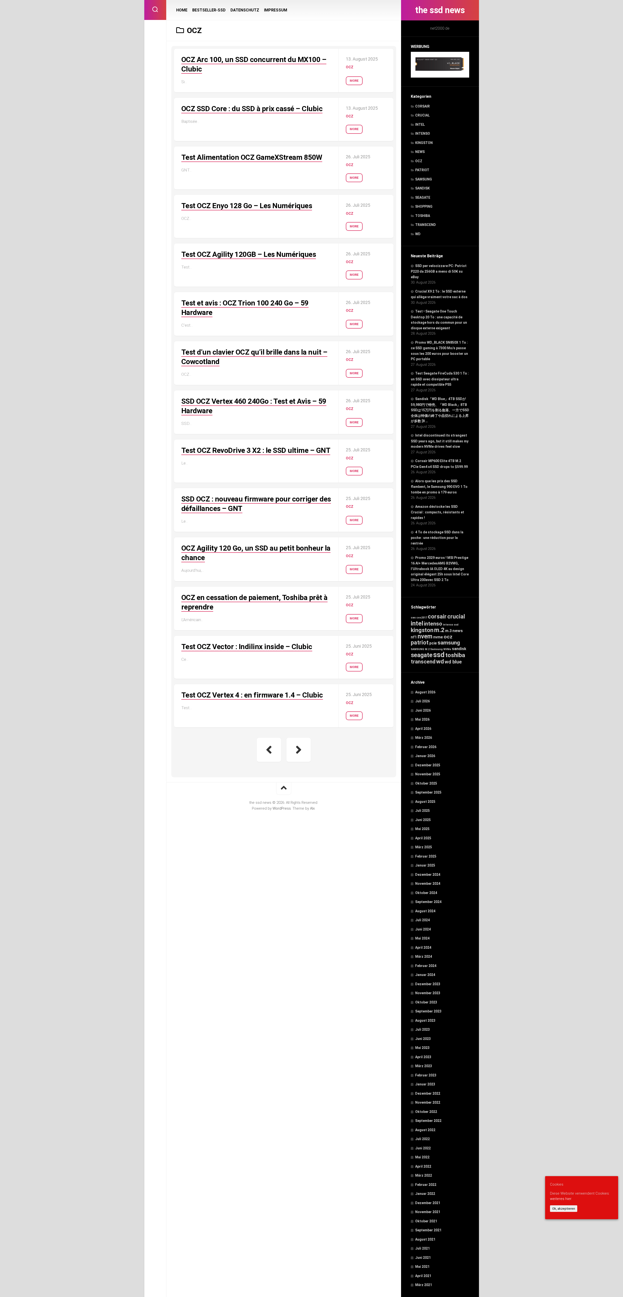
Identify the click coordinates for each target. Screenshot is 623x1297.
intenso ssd (450, 624)
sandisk (459, 648)
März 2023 (423, 1066)
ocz (448, 637)
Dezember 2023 (427, 984)
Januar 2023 (425, 1084)
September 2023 (428, 1011)
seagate (421, 655)
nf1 (414, 637)
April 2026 (423, 729)
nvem (425, 636)
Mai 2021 (422, 1267)
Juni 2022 (423, 1148)
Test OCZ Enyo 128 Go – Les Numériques (246, 205)
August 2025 (425, 802)
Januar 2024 (425, 975)
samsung (449, 642)
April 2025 (423, 838)
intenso (433, 624)
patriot (420, 642)
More (354, 80)
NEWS (420, 152)
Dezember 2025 (427, 765)
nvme (438, 637)
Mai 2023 (422, 1048)
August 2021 (425, 1239)
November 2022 (427, 1102)
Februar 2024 (425, 966)
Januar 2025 (425, 865)
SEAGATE (422, 197)
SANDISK (422, 188)
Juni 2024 (423, 929)
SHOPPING (423, 206)
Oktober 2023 (426, 1002)
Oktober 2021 (426, 1221)
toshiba (455, 655)
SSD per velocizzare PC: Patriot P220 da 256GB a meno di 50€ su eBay (439, 271)
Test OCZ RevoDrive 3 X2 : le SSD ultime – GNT (255, 450)
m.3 (448, 630)
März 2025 (423, 847)
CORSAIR (422, 106)
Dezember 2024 (427, 875)
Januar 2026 (425, 756)
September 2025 (428, 792)
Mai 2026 (422, 719)
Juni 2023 (423, 1039)
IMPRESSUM (275, 10)
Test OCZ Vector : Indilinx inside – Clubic (246, 646)
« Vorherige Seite (269, 749)
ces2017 (421, 617)
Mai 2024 (422, 938)
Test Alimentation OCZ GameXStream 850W (251, 157)
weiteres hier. (561, 1199)
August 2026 (425, 692)
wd (440, 661)
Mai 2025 (422, 829)
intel (417, 623)
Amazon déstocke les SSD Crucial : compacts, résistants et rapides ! (437, 512)
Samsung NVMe (440, 649)
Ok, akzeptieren (563, 1208)
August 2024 (425, 911)
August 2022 (425, 1130)
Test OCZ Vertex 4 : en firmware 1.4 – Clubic (252, 695)
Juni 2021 (423, 1258)
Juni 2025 (423, 820)
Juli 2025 (422, 811)
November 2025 (427, 774)
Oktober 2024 (426, 893)
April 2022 (423, 1166)
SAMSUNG (423, 179)
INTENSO (422, 133)
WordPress (282, 808)
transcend (423, 662)
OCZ (418, 161)
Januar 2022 (425, 1194)
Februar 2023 (425, 1075)
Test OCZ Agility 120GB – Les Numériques (248, 254)
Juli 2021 (422, 1248)
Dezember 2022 (427, 1093)
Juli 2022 (422, 1139)
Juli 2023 (422, 1029)
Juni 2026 (423, 710)
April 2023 (423, 1057)
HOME (181, 10)
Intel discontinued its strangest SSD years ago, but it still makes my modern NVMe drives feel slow (439, 440)
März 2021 (423, 1285)
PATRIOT (422, 170)
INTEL (420, 124)
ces (413, 617)
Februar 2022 (425, 1185)
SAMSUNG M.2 (420, 649)
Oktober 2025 (426, 783)
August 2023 (425, 1020)
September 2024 (428, 902)
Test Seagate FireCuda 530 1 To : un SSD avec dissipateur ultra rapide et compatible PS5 (440, 378)
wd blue (453, 662)
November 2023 (427, 993)
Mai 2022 (422, 1157)
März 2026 (423, 738)
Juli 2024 (422, 920)
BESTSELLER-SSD (209, 10)
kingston (422, 630)
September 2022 (428, 1121)
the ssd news (440, 10)
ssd (439, 655)
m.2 (439, 630)
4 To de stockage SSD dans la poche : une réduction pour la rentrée (437, 537)
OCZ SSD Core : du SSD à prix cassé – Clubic (252, 108)
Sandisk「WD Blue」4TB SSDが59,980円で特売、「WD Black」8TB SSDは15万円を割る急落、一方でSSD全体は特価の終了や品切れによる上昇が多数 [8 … (440, 410)
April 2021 (423, 1276)
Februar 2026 (425, 747)
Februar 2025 (425, 856)
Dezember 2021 (427, 1203)
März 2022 (423, 1175)
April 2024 (423, 947)
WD (418, 234)
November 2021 (427, 1212)
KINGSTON (424, 143)
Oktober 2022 (426, 1112)
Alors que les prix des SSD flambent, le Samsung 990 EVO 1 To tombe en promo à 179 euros (439, 486)
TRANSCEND (425, 225)
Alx (312, 808)
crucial (456, 616)
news (457, 630)
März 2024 (423, 956)
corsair (437, 616)
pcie (433, 643)
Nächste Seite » (298, 749)
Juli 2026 (422, 701)
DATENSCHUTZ (244, 10)
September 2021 (428, 1230)
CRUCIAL (422, 115)
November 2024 (427, 884)
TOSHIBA (422, 216)
